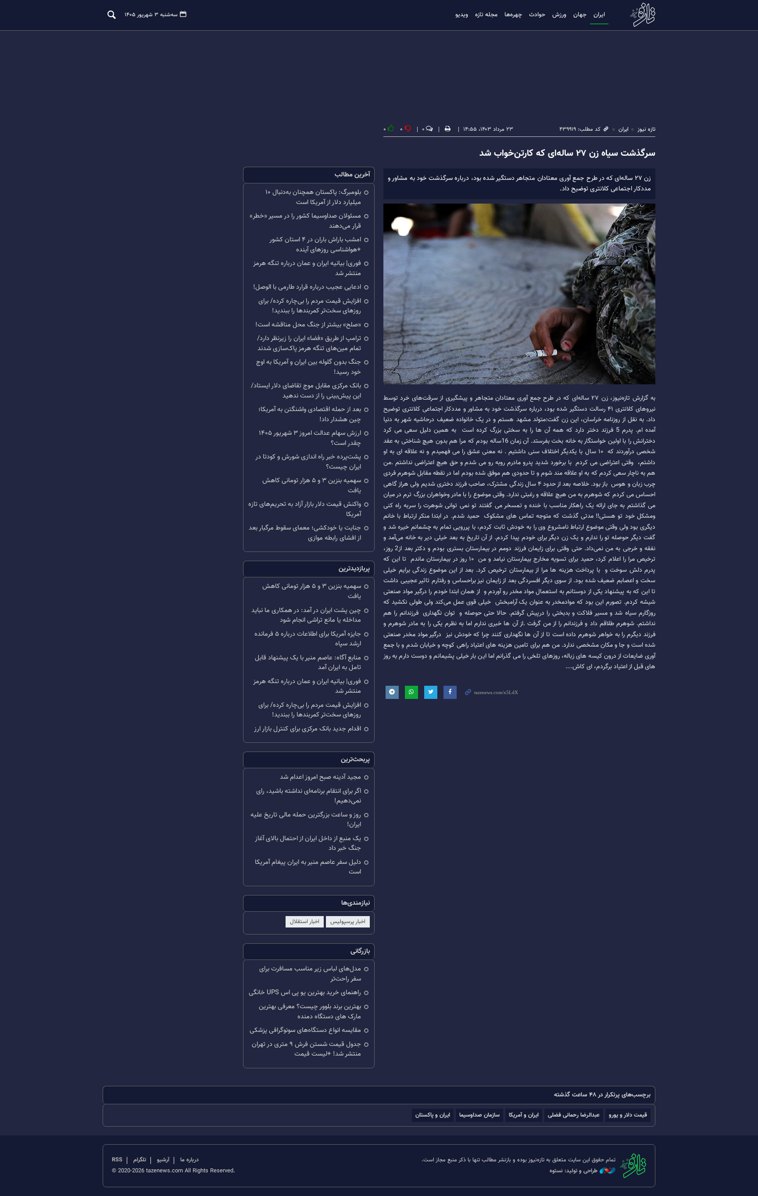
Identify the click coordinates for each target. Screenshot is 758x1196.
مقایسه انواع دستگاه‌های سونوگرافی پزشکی (305, 1030)
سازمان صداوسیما (479, 1115)
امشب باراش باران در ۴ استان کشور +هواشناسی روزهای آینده (315, 245)
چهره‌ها (513, 15)
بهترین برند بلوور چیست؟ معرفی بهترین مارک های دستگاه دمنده (310, 1012)
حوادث (537, 15)
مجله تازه (486, 15)
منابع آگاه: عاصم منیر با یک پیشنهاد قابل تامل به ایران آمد (308, 663)
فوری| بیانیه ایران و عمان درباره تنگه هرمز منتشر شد (307, 268)
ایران (599, 15)
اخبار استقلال (304, 921)
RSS (117, 1160)
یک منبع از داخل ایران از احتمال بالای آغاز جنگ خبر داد (308, 844)
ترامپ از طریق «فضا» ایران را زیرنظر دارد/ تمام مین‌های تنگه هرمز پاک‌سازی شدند (309, 343)
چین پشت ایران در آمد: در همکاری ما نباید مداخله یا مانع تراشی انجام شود (306, 615)
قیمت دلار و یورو (628, 1115)
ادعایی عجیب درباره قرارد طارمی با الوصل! (307, 287)
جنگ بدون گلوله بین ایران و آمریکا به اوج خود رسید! (308, 367)
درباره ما (189, 1160)
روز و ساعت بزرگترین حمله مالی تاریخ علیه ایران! (305, 820)
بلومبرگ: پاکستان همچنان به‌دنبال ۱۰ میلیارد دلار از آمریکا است (313, 197)
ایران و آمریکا (524, 1115)
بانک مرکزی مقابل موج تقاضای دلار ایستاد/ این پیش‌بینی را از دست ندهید (306, 391)
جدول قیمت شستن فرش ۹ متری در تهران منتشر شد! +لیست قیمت (306, 1049)
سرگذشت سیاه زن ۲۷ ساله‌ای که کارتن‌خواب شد (567, 154)
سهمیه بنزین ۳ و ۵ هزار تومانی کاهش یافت (311, 486)
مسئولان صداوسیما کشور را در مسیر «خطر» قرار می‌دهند (305, 221)
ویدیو (461, 15)
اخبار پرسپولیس (347, 921)
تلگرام (139, 1160)
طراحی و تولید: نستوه (573, 1171)
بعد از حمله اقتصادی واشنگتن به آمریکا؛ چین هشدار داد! (309, 415)
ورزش (559, 15)
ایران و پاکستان (432, 1115)
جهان (579, 15)
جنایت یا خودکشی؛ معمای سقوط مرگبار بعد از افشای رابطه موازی (305, 533)
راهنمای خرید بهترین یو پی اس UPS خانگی (305, 993)
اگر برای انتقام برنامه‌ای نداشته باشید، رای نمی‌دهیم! (308, 796)
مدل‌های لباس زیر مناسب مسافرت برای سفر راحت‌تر (310, 974)
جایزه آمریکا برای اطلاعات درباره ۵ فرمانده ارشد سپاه (307, 639)
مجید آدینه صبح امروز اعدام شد (320, 777)
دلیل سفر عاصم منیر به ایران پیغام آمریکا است (308, 867)
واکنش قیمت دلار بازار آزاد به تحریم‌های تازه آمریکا (304, 509)
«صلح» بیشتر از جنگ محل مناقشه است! (308, 325)
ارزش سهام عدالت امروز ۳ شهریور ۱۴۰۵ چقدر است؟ (310, 438)
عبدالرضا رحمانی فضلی (574, 1115)
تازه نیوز (640, 15)
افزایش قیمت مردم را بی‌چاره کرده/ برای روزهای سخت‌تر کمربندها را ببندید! (309, 306)
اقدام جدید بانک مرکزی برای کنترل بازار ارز (307, 729)
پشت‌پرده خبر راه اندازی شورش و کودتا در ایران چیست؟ (308, 462)
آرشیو (163, 1160)
